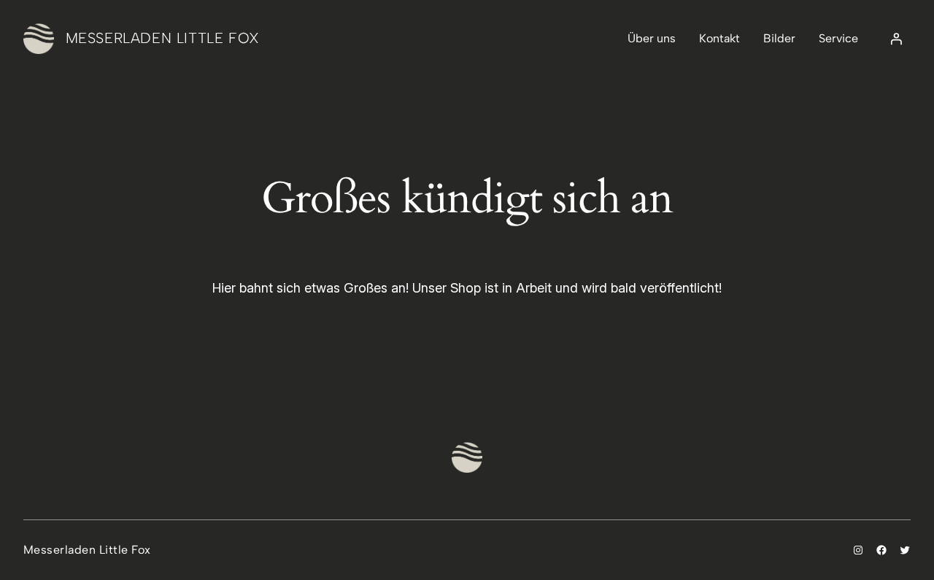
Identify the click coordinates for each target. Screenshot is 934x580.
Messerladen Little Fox (163, 38)
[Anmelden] (896, 38)
